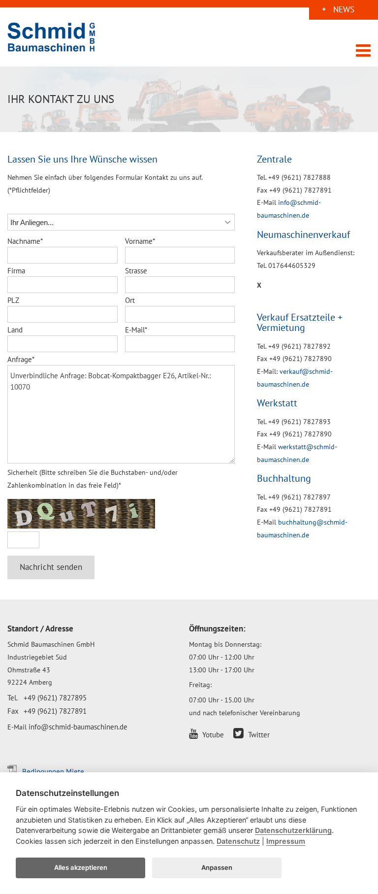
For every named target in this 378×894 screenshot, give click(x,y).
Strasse (136, 270)
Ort (130, 300)
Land (15, 329)
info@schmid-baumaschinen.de (78, 726)
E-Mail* (136, 329)
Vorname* (140, 241)
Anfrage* (20, 359)
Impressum (285, 841)
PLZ (13, 300)
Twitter (258, 734)
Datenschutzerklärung (293, 830)
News (343, 11)
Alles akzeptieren (80, 867)
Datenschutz (238, 841)
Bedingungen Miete (53, 771)
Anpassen (216, 867)
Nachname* (25, 241)
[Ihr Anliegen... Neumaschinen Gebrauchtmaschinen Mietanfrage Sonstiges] (121, 222)
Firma (16, 270)
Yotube (212, 734)
